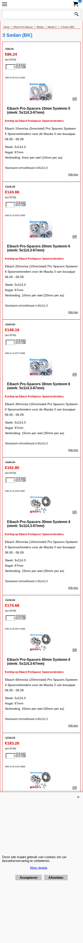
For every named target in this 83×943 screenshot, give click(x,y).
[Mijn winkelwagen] (75, 4)
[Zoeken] (77, 14)
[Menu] (4, 5)
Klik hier (73, 174)
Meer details (38, 867)
